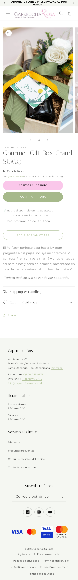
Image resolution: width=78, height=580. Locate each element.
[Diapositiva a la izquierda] (30, 140)
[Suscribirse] (61, 496)
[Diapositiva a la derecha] (47, 140)
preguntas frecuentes (21, 450)
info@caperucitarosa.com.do (26, 383)
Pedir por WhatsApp (33, 235)
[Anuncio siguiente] (73, 3)
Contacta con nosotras (22, 467)
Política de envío (24, 567)
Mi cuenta (14, 442)
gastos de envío (16, 176)
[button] (8, 13)
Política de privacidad (26, 560)
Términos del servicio (56, 560)
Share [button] (12, 315)
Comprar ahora (33, 196)
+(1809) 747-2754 (32, 378)
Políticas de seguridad (40, 573)
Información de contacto (53, 567)
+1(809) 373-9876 (33, 374)
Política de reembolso (47, 554)
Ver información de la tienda (28, 221)
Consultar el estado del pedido (26, 459)
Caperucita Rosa (43, 548)
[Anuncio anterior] (4, 3)
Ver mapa (57, 367)
